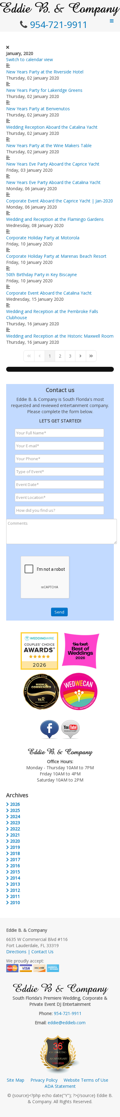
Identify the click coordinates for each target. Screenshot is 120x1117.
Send (59, 612)
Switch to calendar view (29, 59)
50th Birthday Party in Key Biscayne (41, 274)
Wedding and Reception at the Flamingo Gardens (55, 219)
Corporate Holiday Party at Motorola (42, 238)
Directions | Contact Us (30, 951)
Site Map (15, 1080)
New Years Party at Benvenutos (38, 109)
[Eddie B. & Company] (60, 9)
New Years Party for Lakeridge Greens (44, 90)
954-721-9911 (59, 24)
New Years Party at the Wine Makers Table (49, 145)
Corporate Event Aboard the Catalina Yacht (49, 293)
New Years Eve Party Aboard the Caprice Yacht (52, 164)
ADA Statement (60, 1086)
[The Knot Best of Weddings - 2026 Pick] (80, 650)
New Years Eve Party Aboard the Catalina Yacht (53, 182)
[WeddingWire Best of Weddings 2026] (39, 650)
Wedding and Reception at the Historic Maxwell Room (60, 336)
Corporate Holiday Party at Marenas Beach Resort (56, 256)
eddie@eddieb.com (67, 1022)
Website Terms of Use (86, 1080)
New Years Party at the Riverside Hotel (44, 72)
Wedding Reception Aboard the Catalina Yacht (52, 127)
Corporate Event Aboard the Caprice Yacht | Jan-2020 (59, 201)
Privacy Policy (44, 1080)
